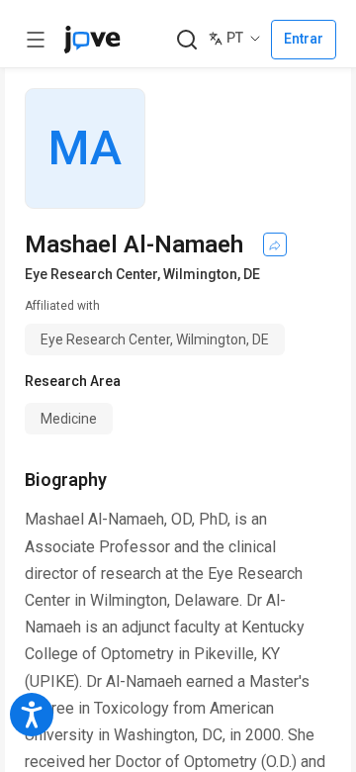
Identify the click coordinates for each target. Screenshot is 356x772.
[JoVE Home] (92, 39)
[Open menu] (35, 39)
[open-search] (186, 40)
